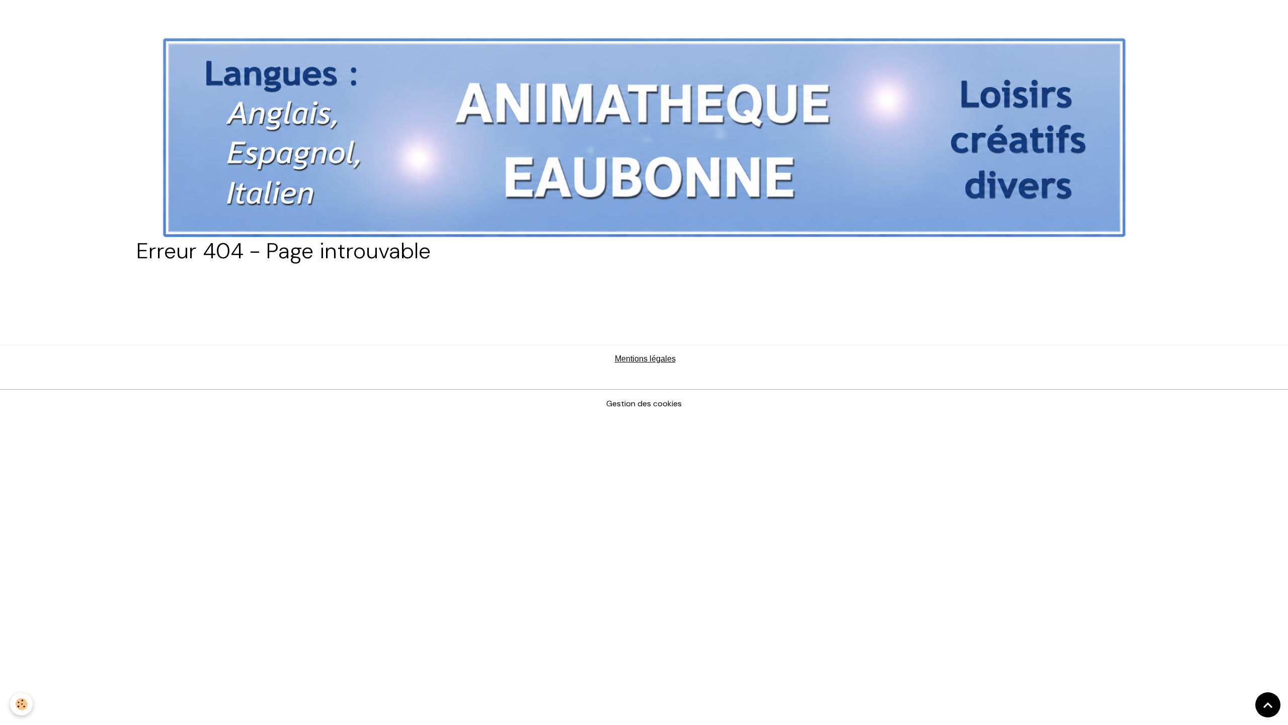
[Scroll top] (1267, 704)
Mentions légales (645, 358)
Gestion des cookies (644, 403)
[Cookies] (21, 704)
